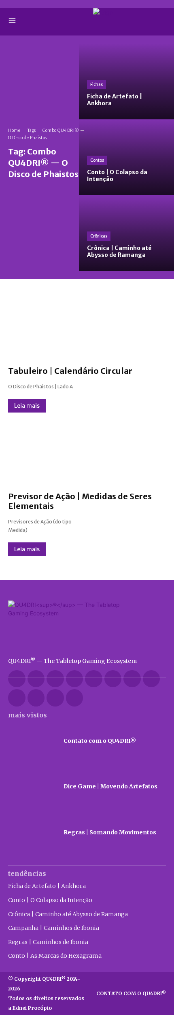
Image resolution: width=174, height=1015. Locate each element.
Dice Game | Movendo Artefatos (110, 786)
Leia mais (27, 405)
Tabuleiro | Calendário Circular (70, 371)
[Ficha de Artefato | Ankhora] (126, 81)
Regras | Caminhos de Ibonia (48, 942)
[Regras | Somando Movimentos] (31, 833)
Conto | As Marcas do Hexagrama (55, 955)
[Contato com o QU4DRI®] (31, 741)
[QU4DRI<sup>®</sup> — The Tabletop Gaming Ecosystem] (87, 624)
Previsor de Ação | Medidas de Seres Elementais (80, 501)
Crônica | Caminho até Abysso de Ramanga (68, 914)
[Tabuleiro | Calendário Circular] (87, 326)
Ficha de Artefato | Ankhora (47, 886)
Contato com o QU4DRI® (100, 740)
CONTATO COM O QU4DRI (131, 993)
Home (14, 130)
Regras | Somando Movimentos (110, 832)
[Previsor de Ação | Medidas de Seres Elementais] (87, 452)
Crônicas (98, 236)
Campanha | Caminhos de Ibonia (53, 928)
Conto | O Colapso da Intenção (50, 900)
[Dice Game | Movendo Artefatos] (31, 787)
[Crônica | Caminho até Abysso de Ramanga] (126, 233)
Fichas (96, 84)
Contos (97, 160)
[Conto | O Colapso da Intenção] (126, 157)
